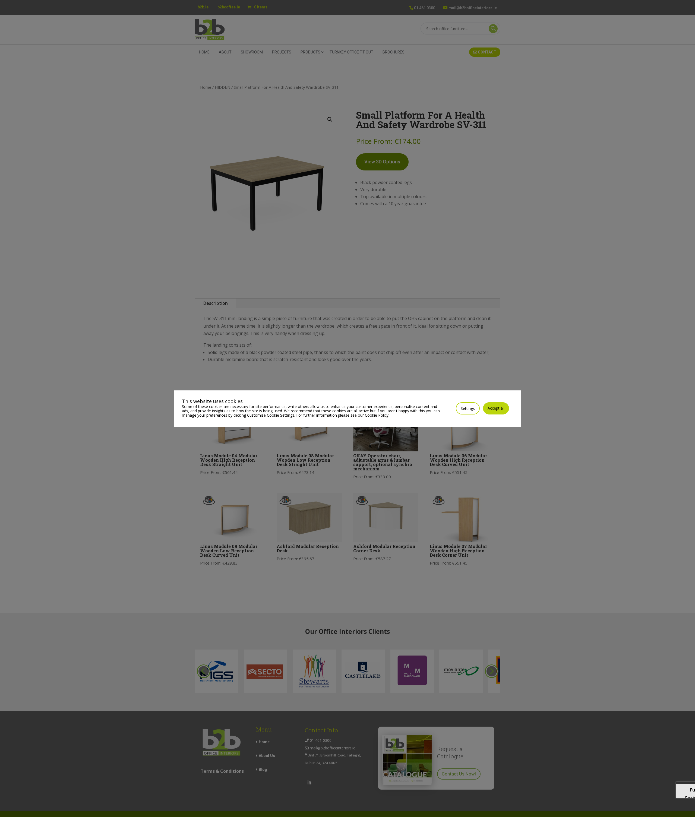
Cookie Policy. (377, 415)
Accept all (496, 408)
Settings (468, 408)
